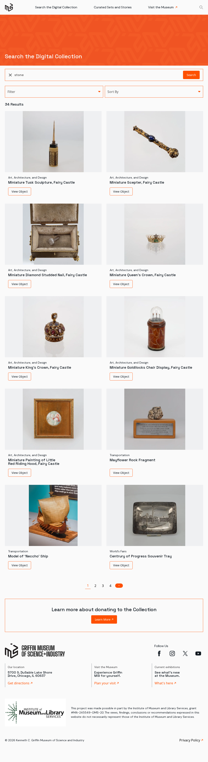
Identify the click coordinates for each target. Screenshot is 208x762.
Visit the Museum (161, 7)
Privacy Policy (189, 740)
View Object (20, 191)
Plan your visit (105, 683)
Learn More (102, 619)
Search (191, 75)
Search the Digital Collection (56, 7)
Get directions (18, 683)
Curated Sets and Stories (113, 7)
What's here (164, 683)
